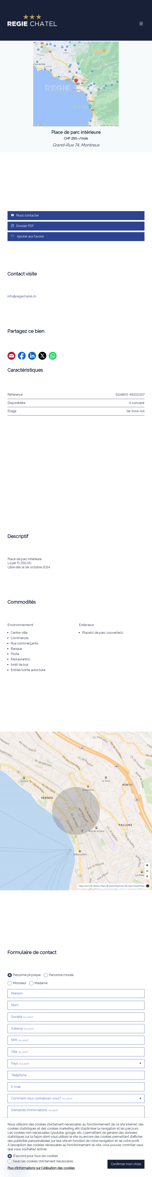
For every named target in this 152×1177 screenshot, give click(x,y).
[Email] (11, 356)
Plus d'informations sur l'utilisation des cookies (41, 1168)
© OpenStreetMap (134, 886)
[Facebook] (22, 356)
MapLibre (84, 886)
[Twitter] (42, 356)
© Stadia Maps (98, 886)
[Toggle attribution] (147, 886)
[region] (76, 811)
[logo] (32, 20)
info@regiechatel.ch (22, 296)
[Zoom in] (147, 865)
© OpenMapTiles (115, 886)
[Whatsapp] (53, 356)
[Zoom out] (147, 871)
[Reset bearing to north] (147, 877)
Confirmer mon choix (126, 1164)
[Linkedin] (32, 356)
